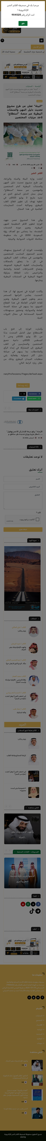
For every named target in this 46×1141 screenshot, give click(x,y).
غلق (23, 23)
